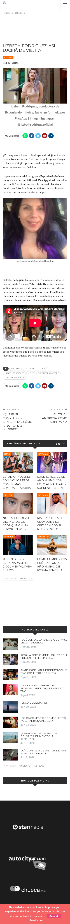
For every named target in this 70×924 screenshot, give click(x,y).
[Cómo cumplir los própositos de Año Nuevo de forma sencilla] (52, 545)
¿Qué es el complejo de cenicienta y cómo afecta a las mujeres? (17, 422)
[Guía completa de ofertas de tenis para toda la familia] (10, 755)
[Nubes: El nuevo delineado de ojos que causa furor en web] (18, 503)
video (31, 373)
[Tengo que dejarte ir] (10, 707)
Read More (36, 920)
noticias (8, 57)
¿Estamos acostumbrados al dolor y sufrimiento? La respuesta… (40, 736)
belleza (8, 495)
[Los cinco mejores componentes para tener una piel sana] (10, 722)
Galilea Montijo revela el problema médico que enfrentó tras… (42, 688)
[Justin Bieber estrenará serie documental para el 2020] (18, 545)
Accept (53, 916)
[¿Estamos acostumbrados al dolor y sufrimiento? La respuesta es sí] (10, 737)
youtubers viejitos (14, 377)
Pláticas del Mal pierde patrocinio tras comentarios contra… (43, 671)
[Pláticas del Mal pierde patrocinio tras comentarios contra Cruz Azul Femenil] (10, 674)
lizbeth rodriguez (14, 373)
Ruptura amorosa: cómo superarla (54, 418)
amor (7, 454)
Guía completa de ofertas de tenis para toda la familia (43, 752)
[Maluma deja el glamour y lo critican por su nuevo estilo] (52, 503)
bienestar (43, 536)
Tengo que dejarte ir (34, 702)
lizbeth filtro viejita (34, 369)
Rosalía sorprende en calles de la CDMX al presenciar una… (43, 656)
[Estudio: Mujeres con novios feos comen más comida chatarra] (18, 462)
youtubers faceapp (48, 373)
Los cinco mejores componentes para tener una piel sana (43, 719)
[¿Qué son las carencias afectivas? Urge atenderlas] (10, 644)
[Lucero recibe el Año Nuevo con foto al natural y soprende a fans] (52, 462)
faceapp (15, 369)
